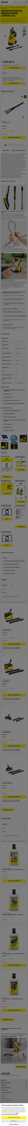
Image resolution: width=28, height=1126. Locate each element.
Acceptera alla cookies (14, 1117)
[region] (14, 1114)
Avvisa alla (14, 1121)
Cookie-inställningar (14, 1124)
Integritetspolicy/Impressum (11, 1114)
